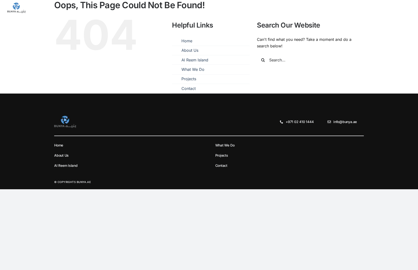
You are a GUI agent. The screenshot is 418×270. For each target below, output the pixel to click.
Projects (188, 78)
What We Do (192, 69)
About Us (189, 50)
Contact (188, 88)
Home (186, 40)
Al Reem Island (194, 60)
